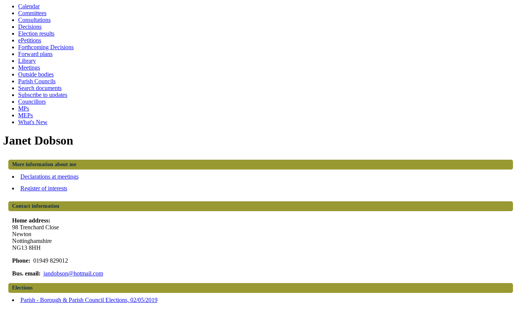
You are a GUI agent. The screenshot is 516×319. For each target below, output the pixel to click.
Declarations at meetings (49, 176)
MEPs (25, 115)
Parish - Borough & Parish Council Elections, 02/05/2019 (89, 300)
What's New (33, 122)
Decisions (30, 26)
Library (27, 61)
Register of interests (43, 188)
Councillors (32, 101)
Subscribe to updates (42, 95)
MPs (23, 108)
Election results (36, 33)
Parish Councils (37, 81)
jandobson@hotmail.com (73, 273)
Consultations (34, 20)
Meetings (29, 67)
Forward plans (35, 54)
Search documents (40, 88)
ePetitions (29, 40)
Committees (32, 13)
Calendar (29, 6)
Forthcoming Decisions (46, 47)
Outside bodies (36, 74)
